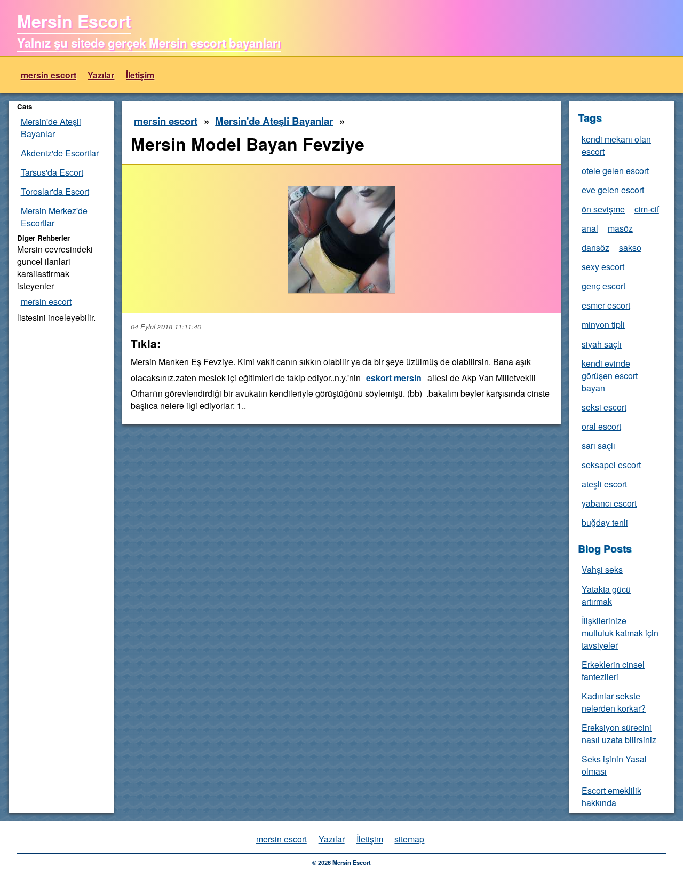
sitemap (409, 839)
